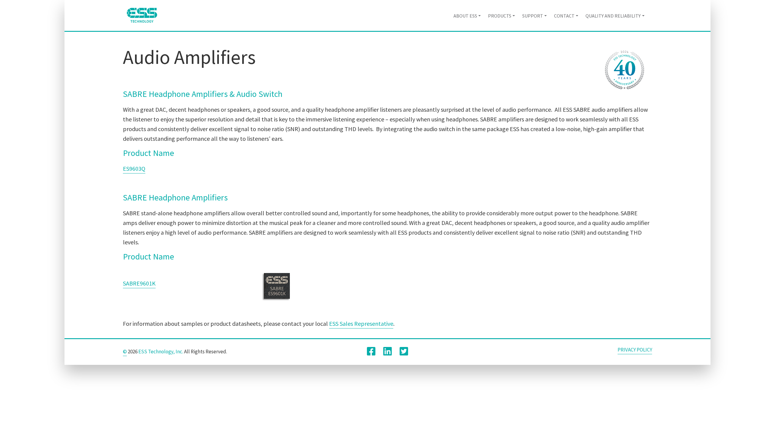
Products (499, 16)
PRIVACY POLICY (635, 349)
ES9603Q (134, 168)
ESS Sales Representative (361, 323)
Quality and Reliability (613, 16)
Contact (564, 16)
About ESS (465, 16)
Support (532, 16)
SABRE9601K (139, 283)
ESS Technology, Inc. (160, 351)
